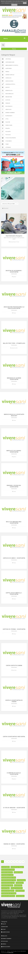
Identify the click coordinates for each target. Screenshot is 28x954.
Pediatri (7, 128)
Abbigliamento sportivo (11, 65)
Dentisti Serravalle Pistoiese (8, 896)
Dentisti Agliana (5, 867)
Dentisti (7, 87)
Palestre (7, 122)
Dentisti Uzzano (20, 896)
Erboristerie (8, 96)
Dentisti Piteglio (5, 888)
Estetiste (7, 100)
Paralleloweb (10, 952)
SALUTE (4, 924)
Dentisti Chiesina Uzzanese (8, 869)
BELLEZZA (4, 936)
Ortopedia (8, 59)
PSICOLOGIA (5, 941)
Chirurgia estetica (10, 84)
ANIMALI (4, 944)
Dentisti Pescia (20, 882)
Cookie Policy (14, 4)
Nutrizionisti (8, 115)
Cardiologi (8, 78)
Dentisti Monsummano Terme (8, 877)
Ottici (6, 119)
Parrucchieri (8, 125)
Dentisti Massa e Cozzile (7, 875)
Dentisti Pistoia (18, 885)
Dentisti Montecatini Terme (8, 882)
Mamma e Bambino (10, 112)
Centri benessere (9, 62)
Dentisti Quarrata (20, 890)
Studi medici (8, 141)
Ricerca (14, 49)
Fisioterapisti (8, 106)
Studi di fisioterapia (10, 137)
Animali (7, 71)
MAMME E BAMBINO (6, 938)
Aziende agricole (9, 74)
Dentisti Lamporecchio (7, 872)
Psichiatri (7, 131)
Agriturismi (8, 68)
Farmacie (7, 103)
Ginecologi (8, 109)
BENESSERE (5, 926)
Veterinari (8, 147)
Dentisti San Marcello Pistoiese (9, 893)
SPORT (4, 929)
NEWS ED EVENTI (6, 946)
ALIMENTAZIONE (6, 932)
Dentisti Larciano (18, 872)
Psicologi (8, 134)
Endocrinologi (9, 93)
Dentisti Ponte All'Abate (17, 888)
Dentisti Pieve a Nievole (7, 885)
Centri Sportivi (9, 81)
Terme (7, 144)
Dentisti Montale (21, 880)
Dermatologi (8, 90)
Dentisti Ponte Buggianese (8, 890)
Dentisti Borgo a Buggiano (17, 867)
